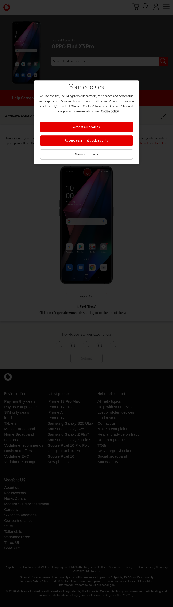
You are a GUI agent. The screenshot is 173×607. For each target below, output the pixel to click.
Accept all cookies (86, 127)
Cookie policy (110, 111)
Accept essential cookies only (86, 141)
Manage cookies (86, 154)
